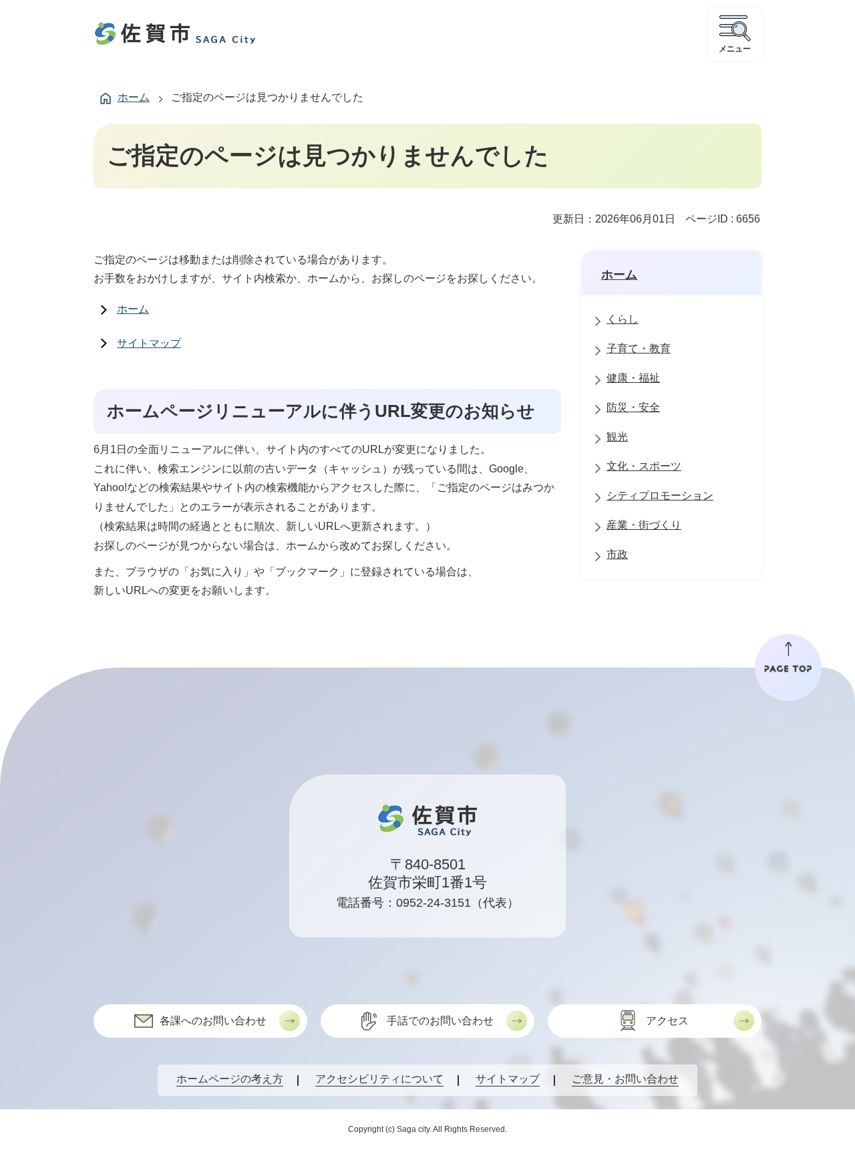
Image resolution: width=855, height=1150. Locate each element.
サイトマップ (149, 343)
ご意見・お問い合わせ (625, 1079)
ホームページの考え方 (229, 1079)
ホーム (134, 97)
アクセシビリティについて (379, 1079)
